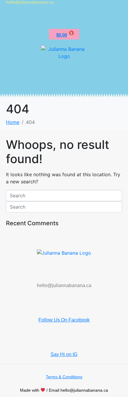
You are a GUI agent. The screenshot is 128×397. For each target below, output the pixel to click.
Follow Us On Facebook (64, 319)
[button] (64, 18)
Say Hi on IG (64, 354)
